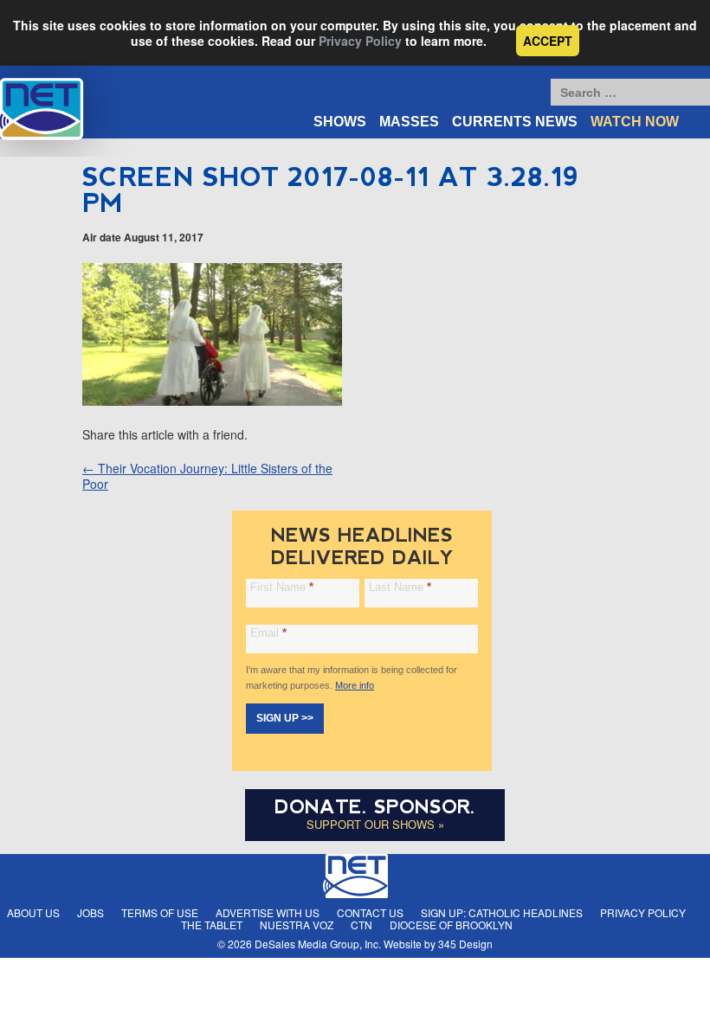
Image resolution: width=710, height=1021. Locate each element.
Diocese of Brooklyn (451, 924)
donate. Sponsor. (374, 807)
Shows (339, 121)
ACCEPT (547, 40)
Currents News (515, 121)
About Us (33, 912)
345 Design (465, 943)
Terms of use (159, 912)
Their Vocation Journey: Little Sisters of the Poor (207, 475)
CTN (361, 924)
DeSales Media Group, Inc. (318, 943)
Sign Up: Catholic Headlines (502, 912)
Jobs (90, 912)
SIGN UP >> (284, 718)
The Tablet (211, 924)
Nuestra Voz (296, 924)
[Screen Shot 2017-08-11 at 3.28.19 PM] (212, 400)
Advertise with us (268, 912)
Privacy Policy (360, 40)
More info (354, 685)
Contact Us (370, 912)
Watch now (635, 121)
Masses (409, 121)
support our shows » (375, 824)
